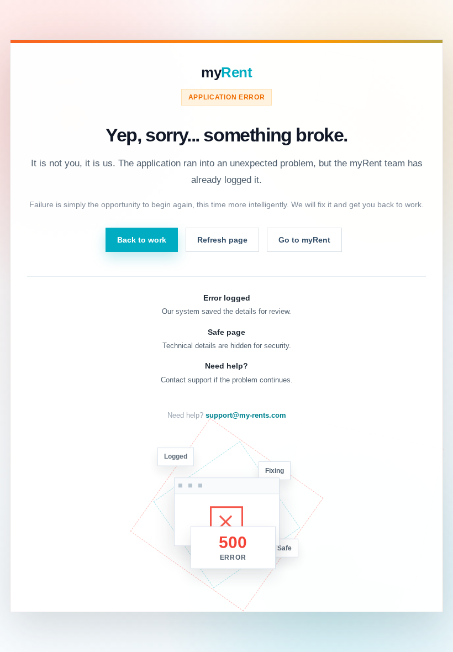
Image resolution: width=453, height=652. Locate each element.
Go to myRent (304, 239)
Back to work (141, 239)
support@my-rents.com (246, 416)
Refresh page (222, 239)
